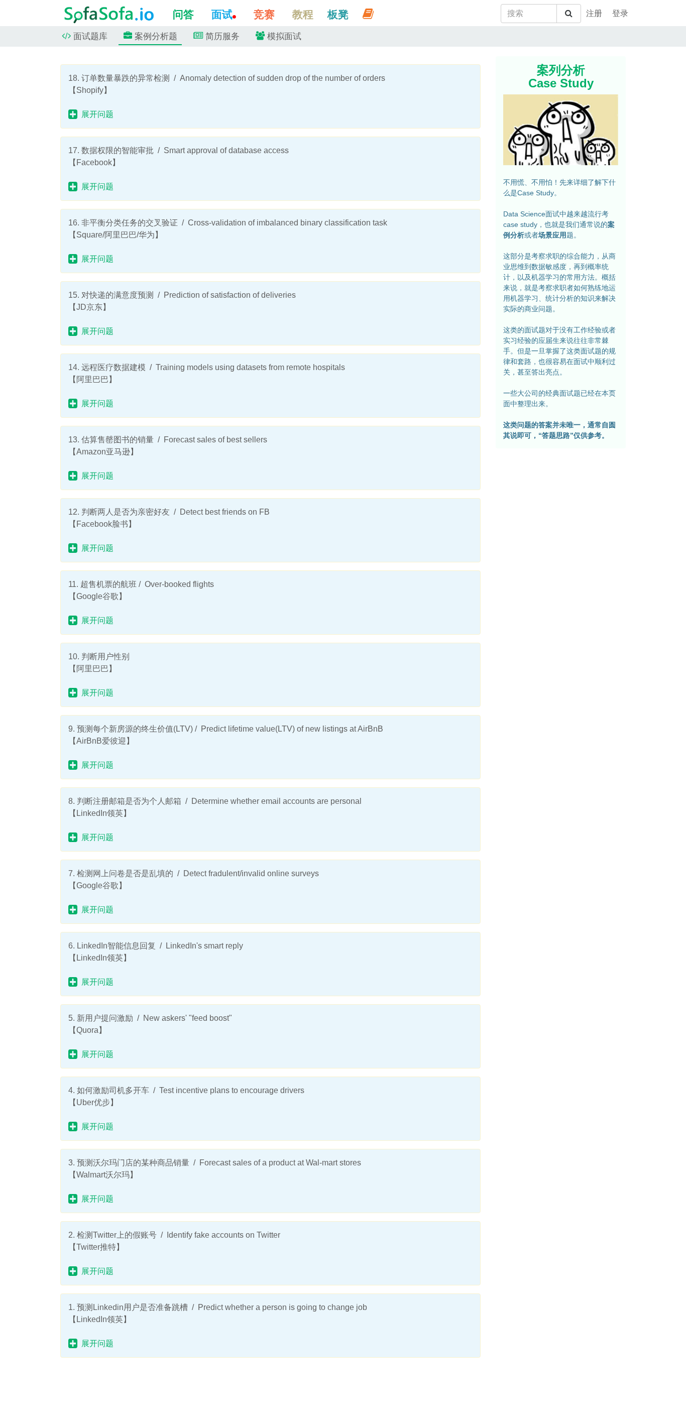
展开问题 (95, 114)
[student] (594, 13)
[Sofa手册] (368, 14)
